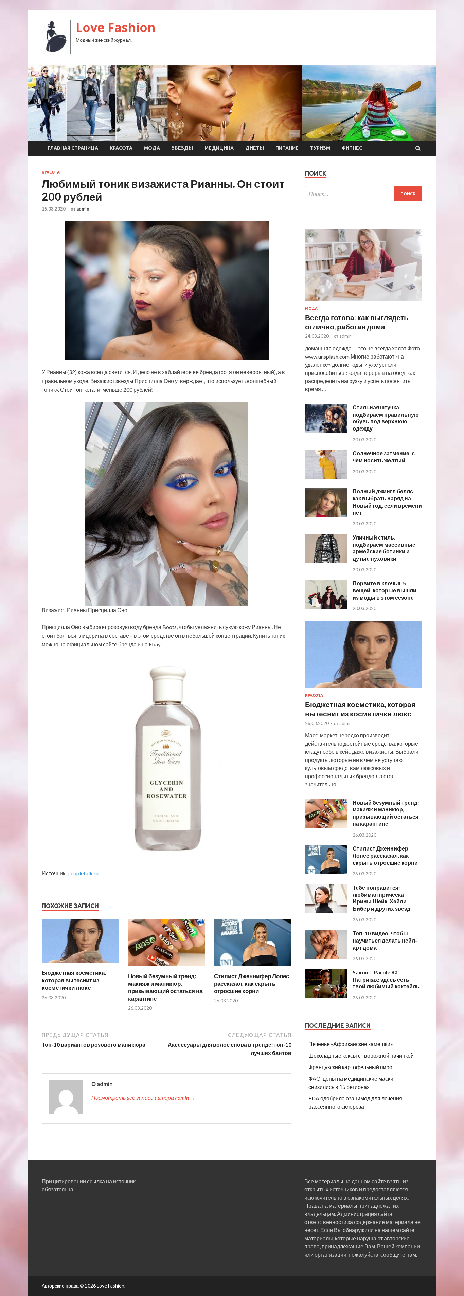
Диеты (254, 148)
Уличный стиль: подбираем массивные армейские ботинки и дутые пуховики (384, 548)
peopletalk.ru (83, 873)
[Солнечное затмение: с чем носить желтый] (326, 477)
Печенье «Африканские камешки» (350, 1044)
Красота (121, 148)
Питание (287, 148)
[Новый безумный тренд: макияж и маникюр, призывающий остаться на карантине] (167, 968)
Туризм (320, 148)
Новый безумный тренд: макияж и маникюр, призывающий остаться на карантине (165, 987)
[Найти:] (363, 193)
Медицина (219, 148)
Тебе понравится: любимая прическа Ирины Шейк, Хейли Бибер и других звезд (381, 898)
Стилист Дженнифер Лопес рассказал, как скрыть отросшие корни (251, 983)
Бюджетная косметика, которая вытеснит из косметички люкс (74, 980)
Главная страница (73, 148)
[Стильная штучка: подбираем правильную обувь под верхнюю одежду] (326, 431)
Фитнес (352, 148)
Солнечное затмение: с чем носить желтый (384, 456)
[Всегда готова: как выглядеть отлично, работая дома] (363, 302)
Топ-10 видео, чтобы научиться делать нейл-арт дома (385, 940)
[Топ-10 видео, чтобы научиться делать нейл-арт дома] (326, 957)
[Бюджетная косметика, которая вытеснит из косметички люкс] (80, 965)
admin (82, 209)
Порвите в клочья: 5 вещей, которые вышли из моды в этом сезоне (384, 590)
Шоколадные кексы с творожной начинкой (361, 1055)
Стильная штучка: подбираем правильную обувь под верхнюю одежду (386, 418)
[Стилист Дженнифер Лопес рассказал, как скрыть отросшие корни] (252, 968)
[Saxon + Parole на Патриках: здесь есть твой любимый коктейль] (326, 996)
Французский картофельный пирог (351, 1067)
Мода (152, 148)
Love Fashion (116, 27)
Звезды (182, 148)
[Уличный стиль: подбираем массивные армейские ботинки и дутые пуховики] (326, 561)
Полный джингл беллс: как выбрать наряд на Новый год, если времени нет (387, 501)
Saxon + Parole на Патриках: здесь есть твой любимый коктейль (386, 979)
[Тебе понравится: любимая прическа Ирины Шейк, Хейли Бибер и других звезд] (326, 911)
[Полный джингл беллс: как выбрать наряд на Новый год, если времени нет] (326, 515)
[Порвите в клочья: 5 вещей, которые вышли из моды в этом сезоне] (326, 607)
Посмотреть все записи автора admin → (143, 1097)
